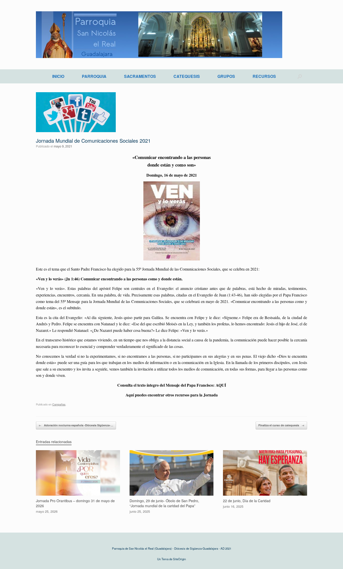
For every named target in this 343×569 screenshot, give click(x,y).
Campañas (59, 404)
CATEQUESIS (187, 76)
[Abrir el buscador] (299, 76)
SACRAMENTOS (140, 76)
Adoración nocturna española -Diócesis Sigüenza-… (76, 425)
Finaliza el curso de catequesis (281, 425)
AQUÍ (221, 385)
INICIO (58, 76)
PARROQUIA (94, 76)
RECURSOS (264, 76)
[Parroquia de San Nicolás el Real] (159, 34)
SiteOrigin (179, 559)
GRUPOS (226, 76)
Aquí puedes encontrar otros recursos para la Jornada (172, 395)
